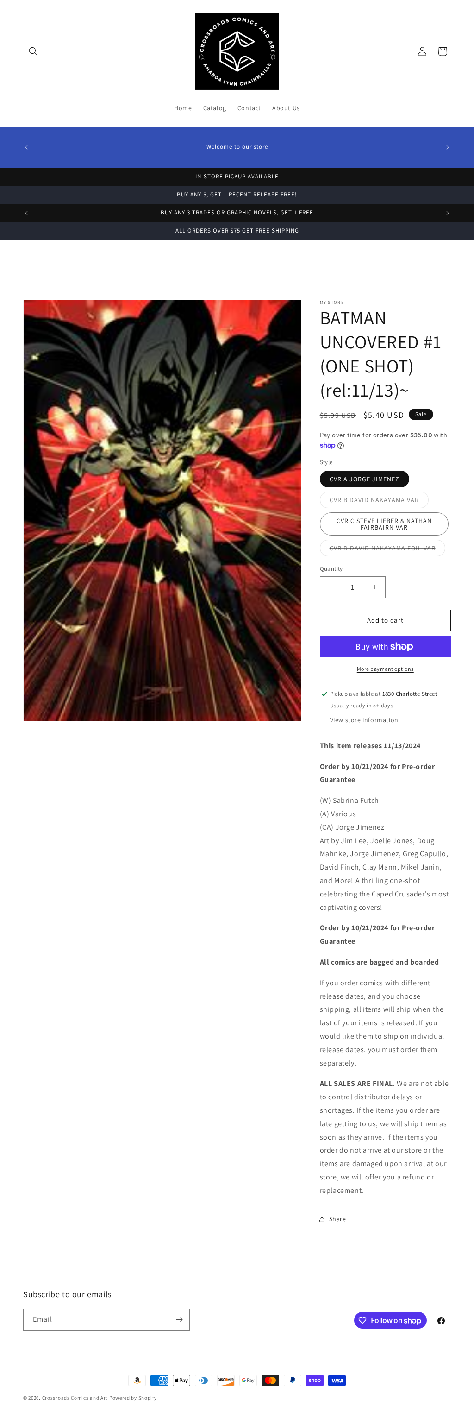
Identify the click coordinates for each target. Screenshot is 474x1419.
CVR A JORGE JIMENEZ (364, 479)
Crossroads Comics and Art (75, 1397)
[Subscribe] (179, 1320)
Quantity (331, 569)
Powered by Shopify (133, 1397)
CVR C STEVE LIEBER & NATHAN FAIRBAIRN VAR (384, 524)
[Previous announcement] (26, 147)
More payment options (385, 668)
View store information (364, 720)
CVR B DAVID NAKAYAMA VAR (379, 501)
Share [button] (337, 1219)
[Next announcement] (447, 147)
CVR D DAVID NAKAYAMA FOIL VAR (387, 549)
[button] (33, 51)
